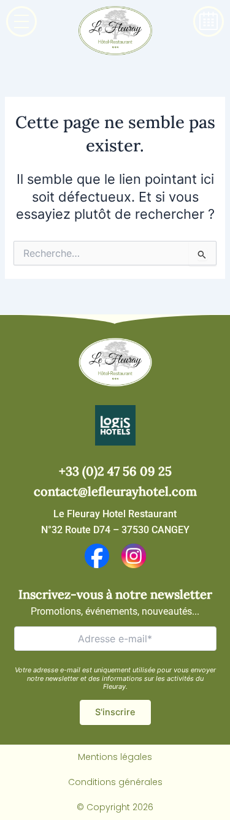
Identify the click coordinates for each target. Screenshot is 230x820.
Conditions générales (115, 782)
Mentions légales (115, 757)
